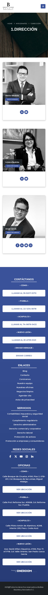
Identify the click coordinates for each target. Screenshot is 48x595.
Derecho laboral (25, 433)
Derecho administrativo (25, 424)
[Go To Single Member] (24, 83)
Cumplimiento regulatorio (25, 420)
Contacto (24, 375)
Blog (25, 371)
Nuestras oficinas (25, 387)
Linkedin (32, 456)
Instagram (31, 245)
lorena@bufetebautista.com (26, 179)
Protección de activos (25, 437)
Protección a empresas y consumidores (25, 441)
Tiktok (37, 456)
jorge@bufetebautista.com (26, 245)
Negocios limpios (25, 391)
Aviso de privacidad (24, 400)
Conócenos (25, 379)
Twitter (15, 456)
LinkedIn (22, 112)
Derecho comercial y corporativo (25, 429)
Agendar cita (25, 395)
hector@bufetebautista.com (26, 112)
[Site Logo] (12, 6)
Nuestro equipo (25, 383)
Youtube (21, 456)
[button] (43, 6)
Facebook (17, 245)
